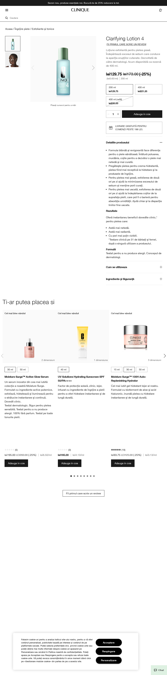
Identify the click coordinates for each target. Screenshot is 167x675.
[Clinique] (80, 10)
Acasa (9, 28)
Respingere (108, 651)
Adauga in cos (142, 114)
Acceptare (109, 642)
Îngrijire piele (22, 28)
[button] (159, 670)
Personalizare (109, 660)
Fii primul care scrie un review (83, 493)
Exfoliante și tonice (43, 28)
